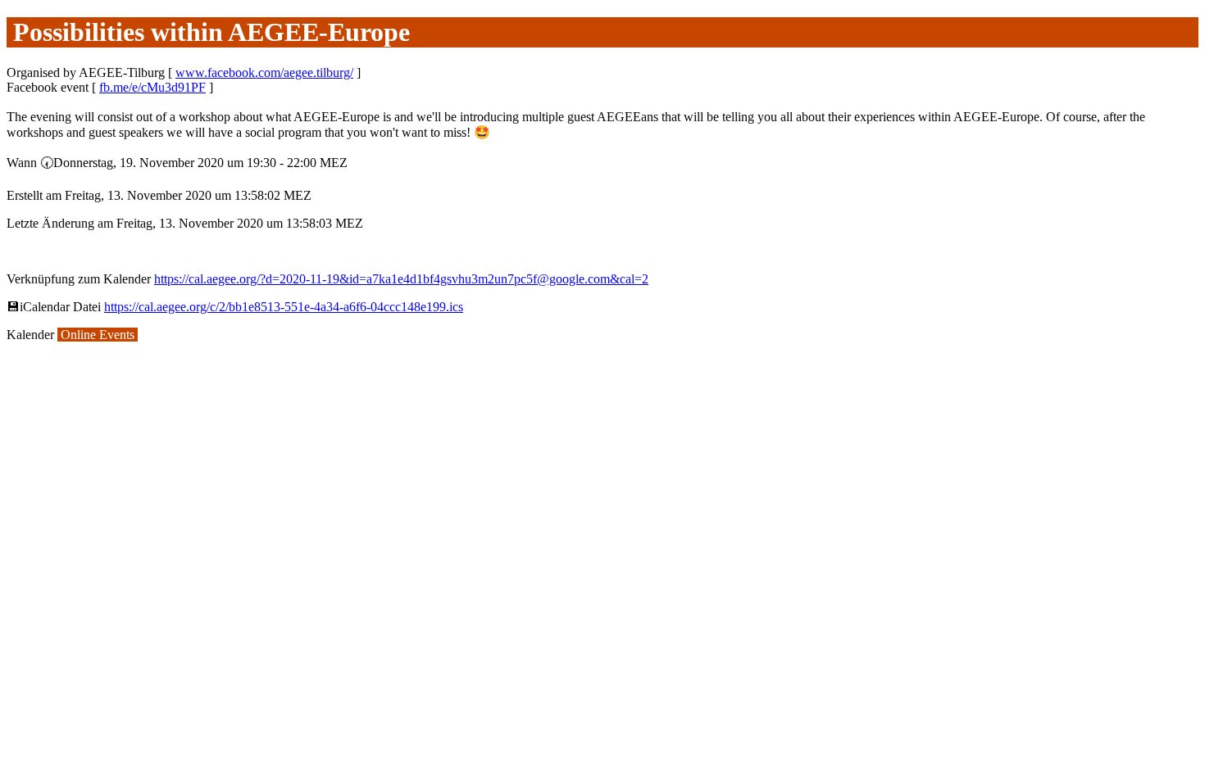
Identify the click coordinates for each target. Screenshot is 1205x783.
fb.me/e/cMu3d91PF (152, 87)
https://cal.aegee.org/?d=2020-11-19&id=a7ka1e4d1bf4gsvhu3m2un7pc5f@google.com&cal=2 (401, 279)
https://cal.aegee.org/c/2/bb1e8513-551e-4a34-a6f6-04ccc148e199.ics (283, 307)
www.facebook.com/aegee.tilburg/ (264, 72)
